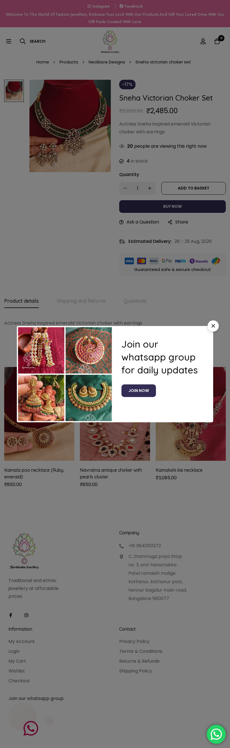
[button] (213, 326)
